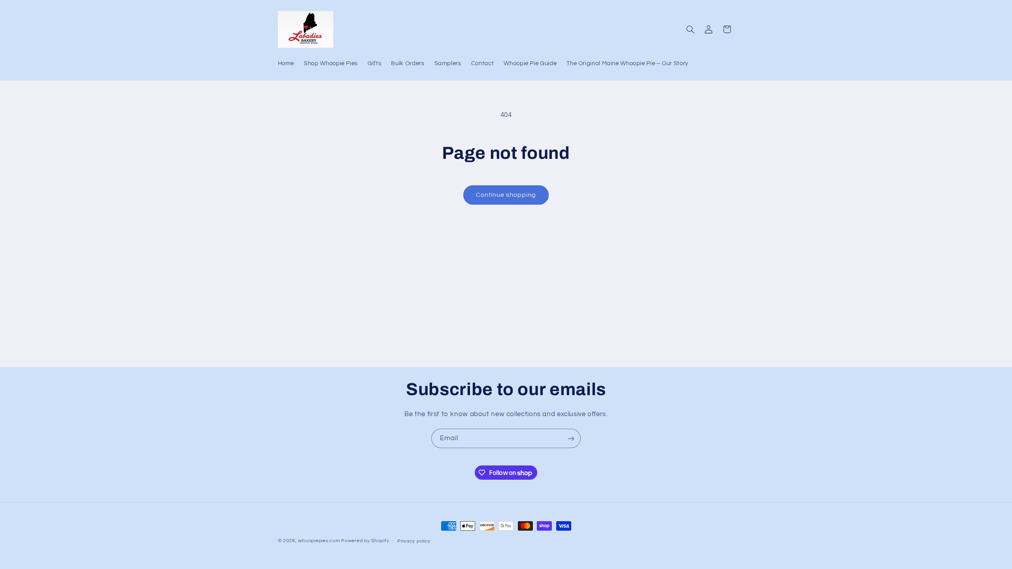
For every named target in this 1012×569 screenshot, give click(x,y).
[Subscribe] (571, 438)
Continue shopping (506, 195)
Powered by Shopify (365, 541)
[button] (690, 29)
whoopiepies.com (319, 541)
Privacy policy (413, 541)
